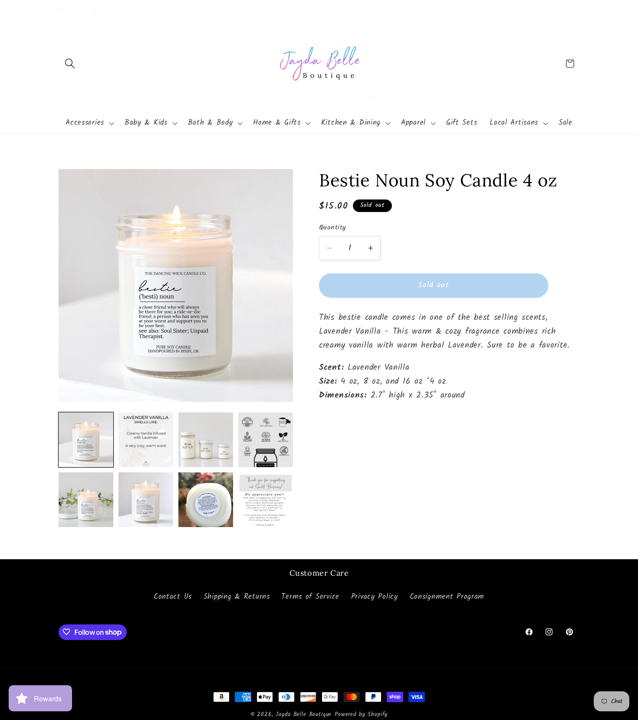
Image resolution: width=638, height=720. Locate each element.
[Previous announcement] (216, 10)
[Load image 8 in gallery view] (265, 499)
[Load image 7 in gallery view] (205, 499)
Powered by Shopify (361, 714)
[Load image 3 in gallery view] (205, 439)
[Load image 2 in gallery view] (145, 439)
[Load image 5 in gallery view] (86, 499)
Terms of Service (310, 597)
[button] (70, 63)
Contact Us (173, 597)
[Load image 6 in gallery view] (145, 499)
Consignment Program (447, 597)
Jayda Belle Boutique (304, 714)
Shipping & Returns (237, 597)
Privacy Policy (374, 597)
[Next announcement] (421, 10)
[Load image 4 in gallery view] (265, 439)
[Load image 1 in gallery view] (86, 439)
